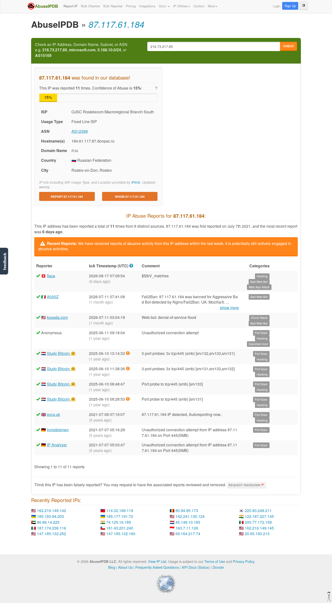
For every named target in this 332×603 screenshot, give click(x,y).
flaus (51, 276)
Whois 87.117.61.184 (130, 196)
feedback (4, 261)
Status (204, 567)
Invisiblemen (58, 429)
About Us (125, 567)
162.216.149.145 (259, 528)
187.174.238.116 (51, 528)
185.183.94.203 (50, 516)
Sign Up (290, 5)
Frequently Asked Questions (157, 567)
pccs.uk (53, 414)
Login (276, 6)
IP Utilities (180, 6)
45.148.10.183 (187, 522)
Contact (198, 6)
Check (288, 46)
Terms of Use (214, 561)
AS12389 (79, 131)
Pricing (131, 6)
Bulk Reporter (112, 6)
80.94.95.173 (186, 510)
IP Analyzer (57, 445)
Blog (111, 567)
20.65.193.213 (257, 533)
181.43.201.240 (119, 528)
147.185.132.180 (120, 533)
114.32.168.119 (119, 510)
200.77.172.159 (258, 522)
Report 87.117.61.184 (67, 196)
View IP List (157, 561)
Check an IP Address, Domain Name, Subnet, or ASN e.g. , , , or (81, 50)
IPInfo (135, 182)
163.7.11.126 (186, 528)
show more (229, 307)
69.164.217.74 (187, 533)
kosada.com (57, 317)
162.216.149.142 (51, 510)
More (211, 6)
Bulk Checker (90, 6)
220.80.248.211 (258, 510)
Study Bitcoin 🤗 (61, 353)
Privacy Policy (243, 561)
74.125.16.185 (118, 522)
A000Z (53, 296)
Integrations (147, 6)
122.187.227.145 (259, 516)
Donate (218, 567)
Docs (163, 6)
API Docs (189, 567)
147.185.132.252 (51, 533)
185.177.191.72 (119, 516)
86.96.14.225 (48, 522)
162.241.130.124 (190, 516)
